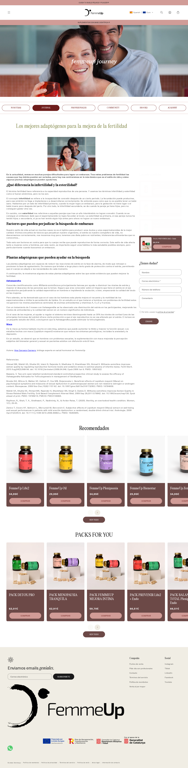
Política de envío (83, 762)
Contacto (133, 673)
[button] (9, 12)
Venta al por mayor (137, 686)
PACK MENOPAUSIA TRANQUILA (63, 597)
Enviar (149, 321)
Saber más (160, 147)
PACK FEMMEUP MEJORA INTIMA (102, 597)
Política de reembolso (138, 682)
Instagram (169, 664)
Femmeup (17, 763)
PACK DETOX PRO (22, 595)
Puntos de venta (136, 664)
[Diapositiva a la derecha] (97, 512)
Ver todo (94, 519)
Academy (172, 108)
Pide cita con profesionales (141, 668)
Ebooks (143, 108)
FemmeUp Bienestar (143, 488)
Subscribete (63, 676)
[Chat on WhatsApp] (10, 748)
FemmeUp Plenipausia (104, 488)
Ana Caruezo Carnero (25, 350)
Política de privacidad (49, 762)
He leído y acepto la (158, 312)
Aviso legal (96, 762)
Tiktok (167, 668)
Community (113, 108)
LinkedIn (168, 673)
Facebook (169, 677)
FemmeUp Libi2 (158, 184)
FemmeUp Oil (157, 203)
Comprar (166, 191)
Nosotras (16, 108)
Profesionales (78, 108)
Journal (46, 108)
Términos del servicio (138, 677)
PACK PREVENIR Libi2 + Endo (164, 239)
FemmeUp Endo (158, 222)
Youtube (168, 682)
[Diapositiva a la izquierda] (90, 512)
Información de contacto (111, 762)
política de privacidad (166, 312)
